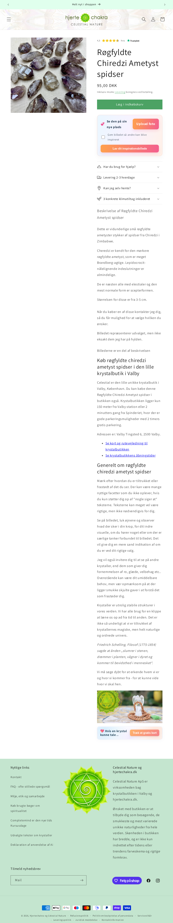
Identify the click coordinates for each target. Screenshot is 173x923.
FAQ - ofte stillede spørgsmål (30, 786)
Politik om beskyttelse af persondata (113, 915)
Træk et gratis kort (145, 732)
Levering (120, 91)
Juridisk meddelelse (86, 919)
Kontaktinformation (113, 919)
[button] (9, 19)
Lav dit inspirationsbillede (130, 148)
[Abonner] (81, 880)
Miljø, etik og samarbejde (28, 796)
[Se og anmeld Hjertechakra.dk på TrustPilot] (133, 40)
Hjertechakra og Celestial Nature (48, 915)
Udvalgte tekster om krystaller (31, 835)
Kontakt (16, 777)
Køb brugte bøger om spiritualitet (25, 808)
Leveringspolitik (62, 919)
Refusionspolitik (79, 915)
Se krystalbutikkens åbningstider (130, 455)
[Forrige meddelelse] (8, 4)
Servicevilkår (145, 915)
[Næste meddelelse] (164, 4)
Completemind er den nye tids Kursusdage (31, 822)
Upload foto (145, 124)
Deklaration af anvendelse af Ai (32, 845)
